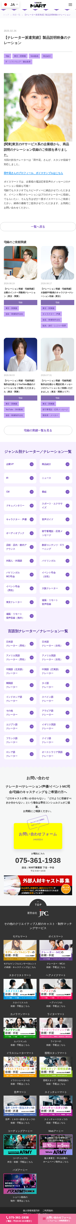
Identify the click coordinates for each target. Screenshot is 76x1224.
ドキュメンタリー (15, 505)
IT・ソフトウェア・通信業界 (18, 62)
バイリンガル (49, 560)
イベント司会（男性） (13, 588)
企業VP (10, 464)
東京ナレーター (14, 602)
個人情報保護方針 (31, 1210)
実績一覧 (16, 15)
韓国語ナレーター (12, 685)
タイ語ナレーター (47, 685)
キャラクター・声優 (16, 519)
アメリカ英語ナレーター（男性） (16, 657)
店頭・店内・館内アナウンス (16, 547)
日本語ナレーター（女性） (52, 643)
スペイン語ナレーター (47, 699)
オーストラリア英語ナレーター (52, 754)
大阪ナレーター (50, 588)
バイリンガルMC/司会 (13, 574)
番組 (44, 491)
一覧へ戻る (38, 226)
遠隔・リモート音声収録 (50, 602)
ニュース (46, 478)
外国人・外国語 (14, 560)
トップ (6, 15)
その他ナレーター (12, 712)
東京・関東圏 (20, 56)
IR (7, 478)
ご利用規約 (47, 1210)
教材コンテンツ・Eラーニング (53, 547)
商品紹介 (47, 56)
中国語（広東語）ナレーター (51, 671)
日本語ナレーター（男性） (16, 643)
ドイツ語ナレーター (47, 740)
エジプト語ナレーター (12, 726)
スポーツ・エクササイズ (52, 505)
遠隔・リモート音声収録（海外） (15, 616)
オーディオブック (15, 533)
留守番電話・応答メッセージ (52, 533)
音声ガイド (47, 519)
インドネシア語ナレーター (14, 699)
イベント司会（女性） (49, 574)
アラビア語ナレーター (47, 712)
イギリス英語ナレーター (49, 726)
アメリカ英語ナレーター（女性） (52, 657)
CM (8, 491)
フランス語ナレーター (12, 740)
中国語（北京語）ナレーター (15, 671)
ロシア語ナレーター (12, 754)
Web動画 (34, 56)
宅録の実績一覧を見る (38, 430)
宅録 (8, 56)
